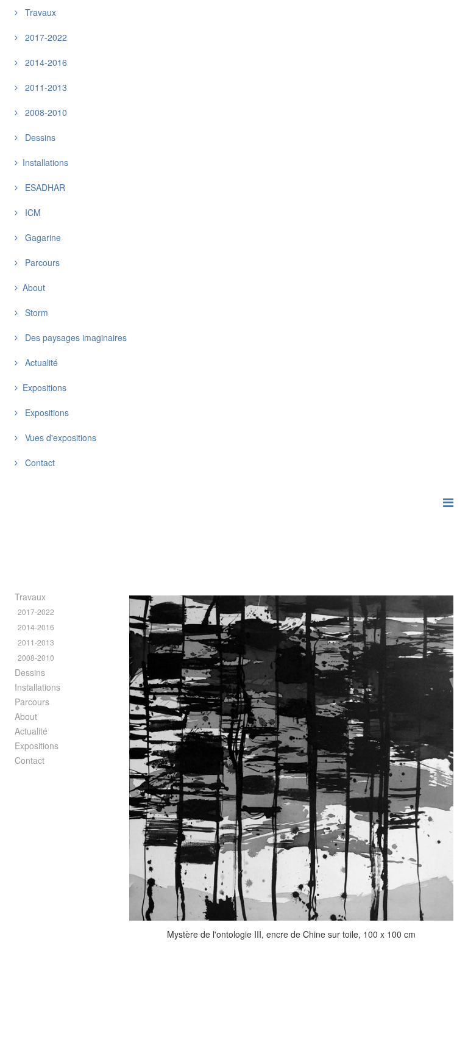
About (26, 716)
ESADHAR (44, 187)
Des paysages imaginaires (75, 337)
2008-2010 (45, 112)
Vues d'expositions (59, 437)
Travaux (39, 12)
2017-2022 (45, 37)
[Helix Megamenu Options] (448, 501)
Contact (39, 462)
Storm (35, 312)
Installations (37, 687)
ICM (32, 212)
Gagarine (42, 237)
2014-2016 (45, 62)
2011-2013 (45, 87)
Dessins (39, 137)
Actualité (40, 362)
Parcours (41, 262)
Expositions (46, 412)
